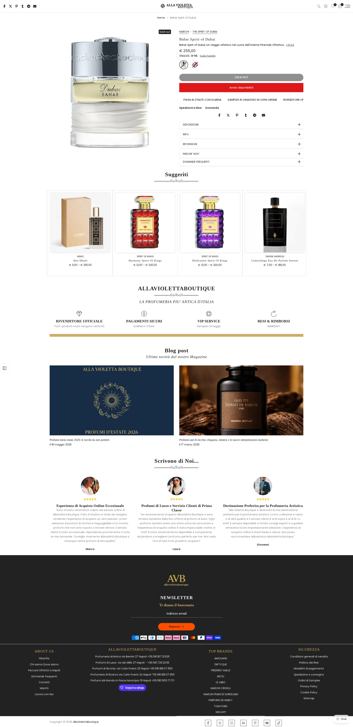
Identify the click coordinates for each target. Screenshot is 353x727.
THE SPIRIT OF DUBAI (204, 31)
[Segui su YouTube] (267, 723)
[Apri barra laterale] (4, 368)
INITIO (220, 676)
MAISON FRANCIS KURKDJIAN (221, 694)
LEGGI (290, 45)
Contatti (44, 682)
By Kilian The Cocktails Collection (94, 439)
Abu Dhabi (79, 260)
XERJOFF (220, 712)
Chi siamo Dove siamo (44, 664)
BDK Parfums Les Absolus (219, 439)
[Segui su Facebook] (208, 723)
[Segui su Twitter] (220, 723)
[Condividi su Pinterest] (16, 6)
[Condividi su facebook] (4, 6)
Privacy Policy (309, 686)
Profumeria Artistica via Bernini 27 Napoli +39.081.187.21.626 (132, 656)
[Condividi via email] (34, 6)
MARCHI (184, 31)
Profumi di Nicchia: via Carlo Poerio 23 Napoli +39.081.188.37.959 (132, 668)
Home (161, 17)
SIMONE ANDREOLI (273, 256)
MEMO (79, 256)
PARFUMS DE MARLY (221, 700)
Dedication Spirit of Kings (209, 260)
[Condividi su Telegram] (28, 6)
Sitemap (309, 698)
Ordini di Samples (309, 680)
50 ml (183, 64)
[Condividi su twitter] (10, 6)
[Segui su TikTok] (279, 723)
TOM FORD (220, 706)
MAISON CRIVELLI (221, 688)
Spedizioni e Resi (190, 108)
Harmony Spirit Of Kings (144, 260)
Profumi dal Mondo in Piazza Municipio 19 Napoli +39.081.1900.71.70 (132, 680)
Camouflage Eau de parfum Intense (273, 260)
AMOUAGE (220, 658)
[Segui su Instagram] (232, 723)
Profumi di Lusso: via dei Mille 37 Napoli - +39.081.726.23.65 (132, 662)
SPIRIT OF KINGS (144, 256)
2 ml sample (195, 64)
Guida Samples (207, 55)
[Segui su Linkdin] (243, 723)
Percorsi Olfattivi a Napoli (44, 670)
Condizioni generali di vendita (309, 656)
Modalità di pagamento (309, 668)
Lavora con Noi (44, 694)
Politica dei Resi (309, 662)
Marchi (44, 688)
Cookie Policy (308, 692)
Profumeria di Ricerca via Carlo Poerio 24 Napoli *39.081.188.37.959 (132, 674)
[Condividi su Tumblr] (22, 6)
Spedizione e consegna (309, 674)
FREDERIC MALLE (220, 670)
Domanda (212, 108)
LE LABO (220, 682)
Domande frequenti (44, 676)
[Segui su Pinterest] (255, 723)
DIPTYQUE (221, 664)
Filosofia (44, 658)
